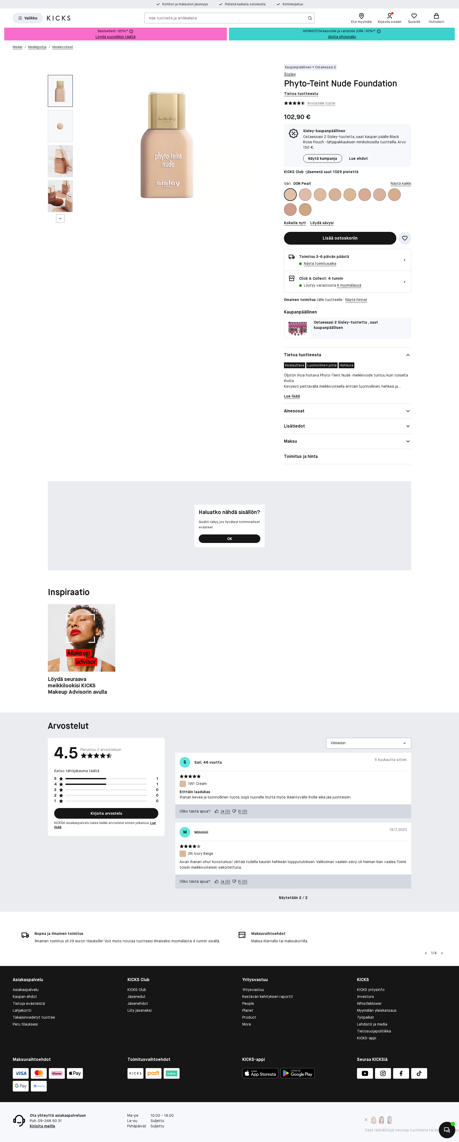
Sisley (290, 74)
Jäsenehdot (138, 1003)
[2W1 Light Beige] (364, 194)
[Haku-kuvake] (310, 18)
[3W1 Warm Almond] (394, 194)
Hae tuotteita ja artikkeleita (173, 17)
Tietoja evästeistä (29, 1003)
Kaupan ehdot (25, 996)
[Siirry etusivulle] (58, 18)
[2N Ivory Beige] (349, 194)
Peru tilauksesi (25, 1024)
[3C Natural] (379, 194)
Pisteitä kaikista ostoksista (245, 4)
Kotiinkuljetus (293, 4)
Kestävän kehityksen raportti (267, 996)
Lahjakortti (22, 1010)
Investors (365, 996)
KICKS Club (137, 989)
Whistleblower (369, 1003)
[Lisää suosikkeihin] (404, 238)
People (248, 1003)
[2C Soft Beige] (335, 194)
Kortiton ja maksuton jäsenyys (185, 4)
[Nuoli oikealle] (442, 953)
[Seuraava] (60, 218)
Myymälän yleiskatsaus (377, 1010)
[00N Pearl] (290, 194)
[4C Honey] (290, 209)
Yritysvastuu (253, 989)
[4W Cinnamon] (305, 209)
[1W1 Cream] (320, 194)
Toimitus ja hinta (301, 456)
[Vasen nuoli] (426, 953)
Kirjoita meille (42, 1126)
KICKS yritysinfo (371, 989)
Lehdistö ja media (372, 1024)
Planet (247, 1010)
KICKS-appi (366, 1038)
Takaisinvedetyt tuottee (34, 1017)
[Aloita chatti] (447, 1130)
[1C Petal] (305, 194)
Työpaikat (365, 1017)
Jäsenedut (137, 996)
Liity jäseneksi (140, 1010)
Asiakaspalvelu (26, 989)
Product (249, 1017)
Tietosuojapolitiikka (374, 1031)
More (246, 1024)
